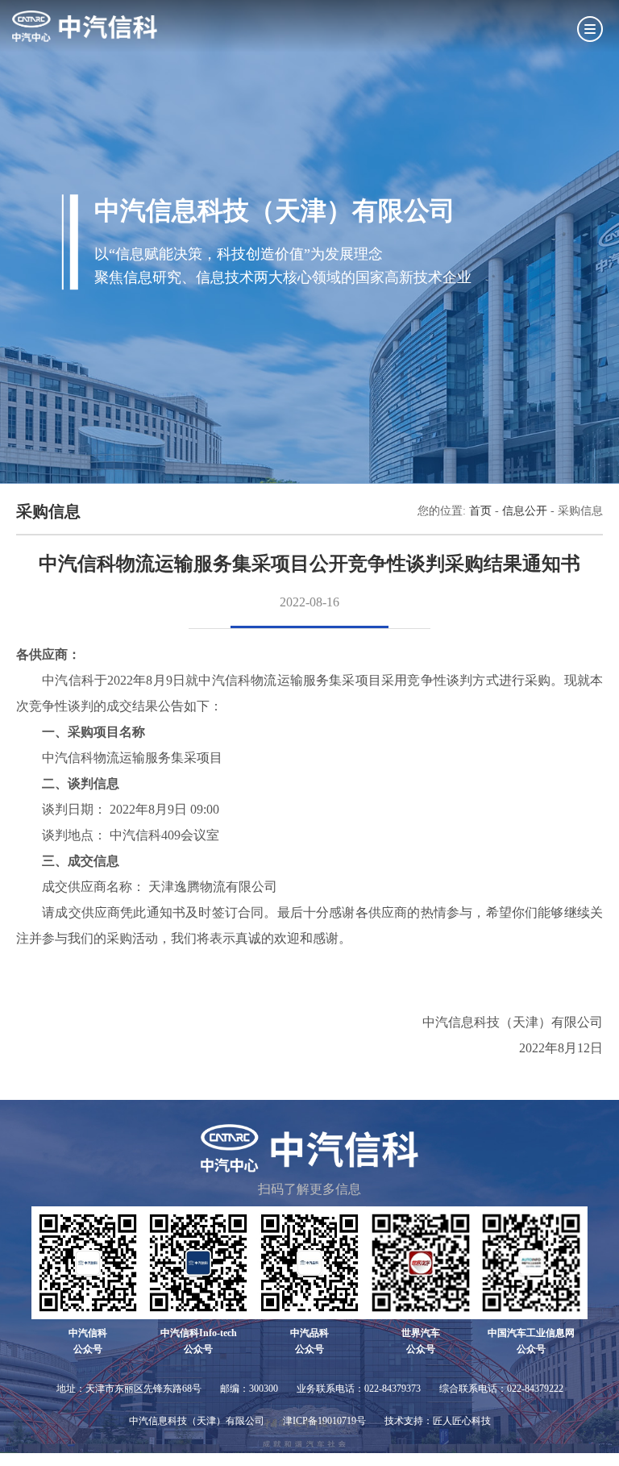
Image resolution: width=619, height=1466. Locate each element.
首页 (480, 511)
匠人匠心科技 (462, 1420)
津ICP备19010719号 (324, 1420)
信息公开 (524, 511)
